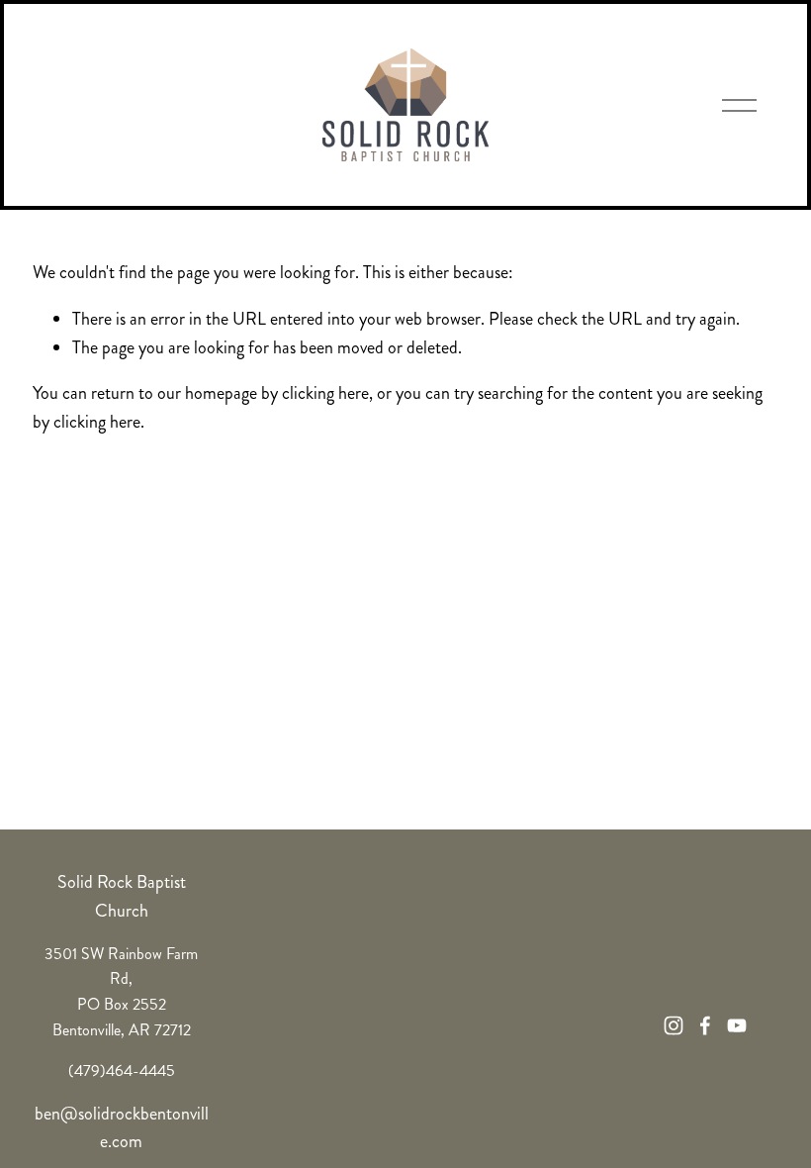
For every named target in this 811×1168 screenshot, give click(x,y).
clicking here (325, 393)
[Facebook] (705, 1025)
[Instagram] (673, 1025)
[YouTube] (737, 1025)
